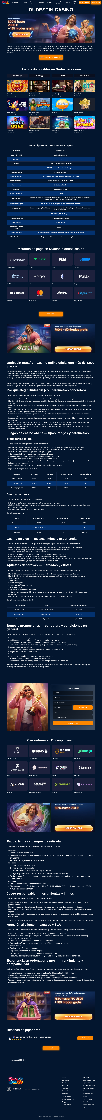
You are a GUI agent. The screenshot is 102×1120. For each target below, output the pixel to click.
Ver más (51, 1048)
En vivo (38, 75)
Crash (61, 75)
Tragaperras (83, 75)
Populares (16, 75)
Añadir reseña (85, 1038)
